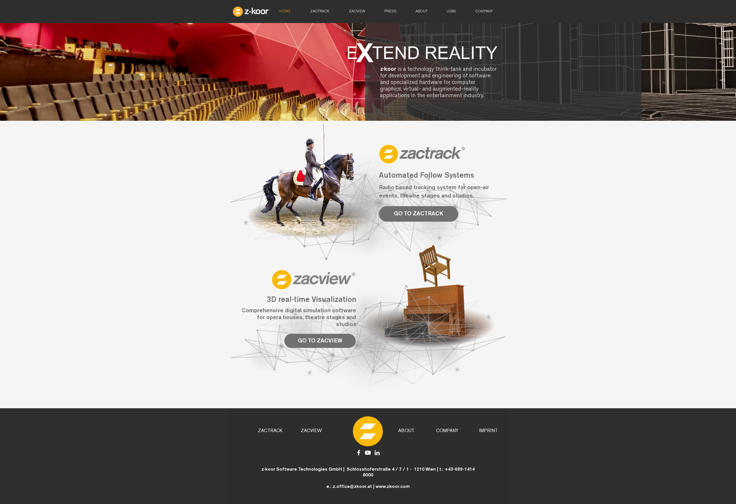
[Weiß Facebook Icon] (358, 452)
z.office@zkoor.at (352, 487)
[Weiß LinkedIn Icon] (377, 452)
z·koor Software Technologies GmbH (301, 469)
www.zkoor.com (392, 487)
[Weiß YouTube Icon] (367, 452)
